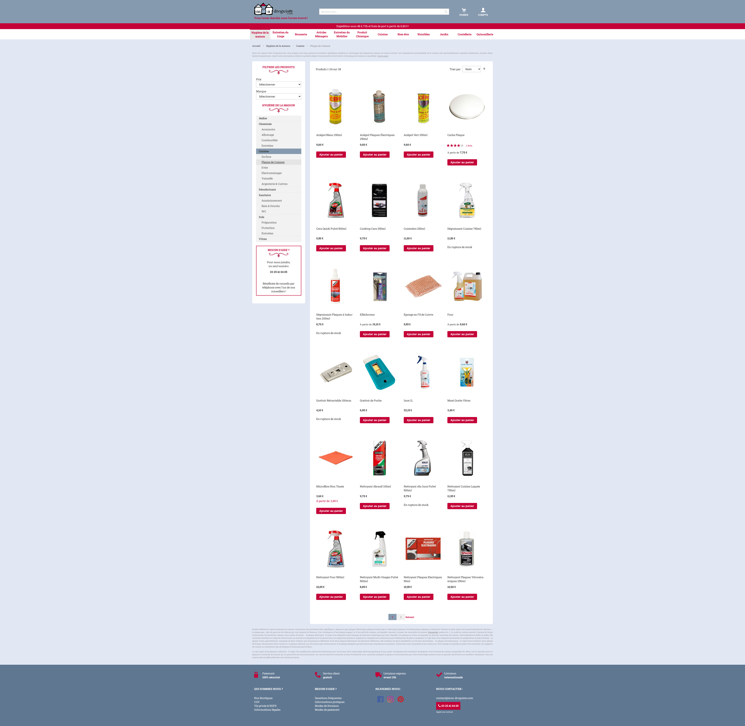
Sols (261, 217)
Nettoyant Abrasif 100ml (375, 486)
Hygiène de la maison (278, 45)
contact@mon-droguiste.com (454, 698)
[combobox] (384, 12)
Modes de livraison (327, 706)
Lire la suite (383, 56)
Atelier (263, 118)
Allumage (268, 135)
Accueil (256, 45)
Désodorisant (267, 189)
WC (264, 211)
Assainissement (272, 200)
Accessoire (268, 129)
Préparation (269, 222)
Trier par (455, 69)
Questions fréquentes (328, 698)
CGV (257, 702)
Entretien (267, 145)
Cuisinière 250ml (414, 228)
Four (450, 314)
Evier (265, 167)
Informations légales (267, 709)
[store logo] (283, 9)
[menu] (372, 34)
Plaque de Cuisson (273, 162)
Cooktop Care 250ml (372, 228)
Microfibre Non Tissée (330, 486)
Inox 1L (408, 400)
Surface (266, 156)
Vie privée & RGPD (265, 706)
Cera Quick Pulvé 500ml (331, 228)
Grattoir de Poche (371, 400)
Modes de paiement (327, 709)
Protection (268, 228)
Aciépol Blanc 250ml (329, 135)
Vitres (263, 239)
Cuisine (300, 45)
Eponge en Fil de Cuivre (418, 314)
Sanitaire (265, 195)
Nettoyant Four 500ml (330, 577)
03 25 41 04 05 (449, 706)
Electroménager (272, 173)
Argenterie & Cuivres (275, 184)
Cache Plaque (455, 135)
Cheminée (265, 124)
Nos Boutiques (263, 698)
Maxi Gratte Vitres (458, 400)
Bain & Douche (271, 206)
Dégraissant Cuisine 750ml (464, 228)
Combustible (270, 140)
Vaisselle (267, 178)
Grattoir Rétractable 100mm (333, 400)
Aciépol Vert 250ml (415, 135)
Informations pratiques (330, 702)
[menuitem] (260, 34)
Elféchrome (367, 314)
